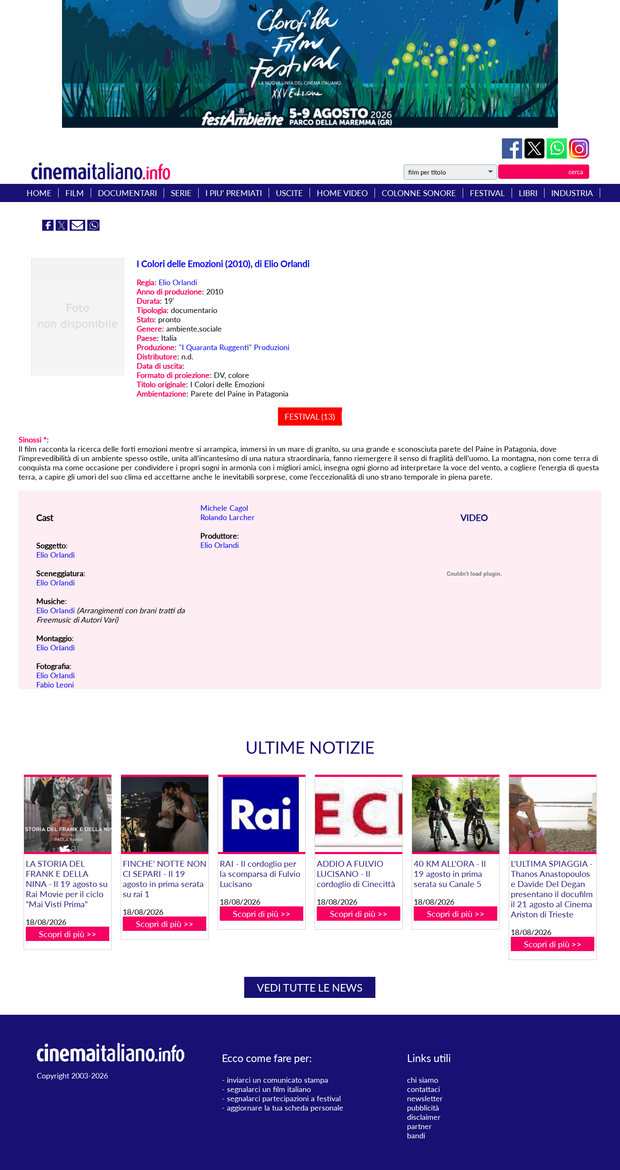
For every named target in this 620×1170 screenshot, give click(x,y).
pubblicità (423, 1107)
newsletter (425, 1098)
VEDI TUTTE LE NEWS (310, 987)
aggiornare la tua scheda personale (285, 1107)
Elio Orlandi (178, 282)
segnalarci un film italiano (269, 1089)
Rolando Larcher (227, 517)
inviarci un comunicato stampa (277, 1079)
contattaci (423, 1089)
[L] (552, 814)
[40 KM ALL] (455, 814)
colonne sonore (419, 193)
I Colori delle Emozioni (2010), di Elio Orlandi (223, 263)
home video (342, 193)
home (39, 193)
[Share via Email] (78, 227)
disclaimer (424, 1116)
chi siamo (422, 1079)
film (74, 193)
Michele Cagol (224, 507)
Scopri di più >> (68, 934)
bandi (416, 1135)
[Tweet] (535, 155)
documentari (127, 193)
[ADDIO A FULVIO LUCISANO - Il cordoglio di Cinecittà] (358, 814)
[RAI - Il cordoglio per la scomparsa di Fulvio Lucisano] (261, 814)
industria (572, 193)
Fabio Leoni (55, 684)
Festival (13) (310, 416)
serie (181, 193)
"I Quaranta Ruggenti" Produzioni (234, 347)
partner (419, 1126)
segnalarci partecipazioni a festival (284, 1098)
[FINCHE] (164, 814)
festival (487, 193)
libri (528, 193)
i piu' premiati (233, 193)
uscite (289, 193)
